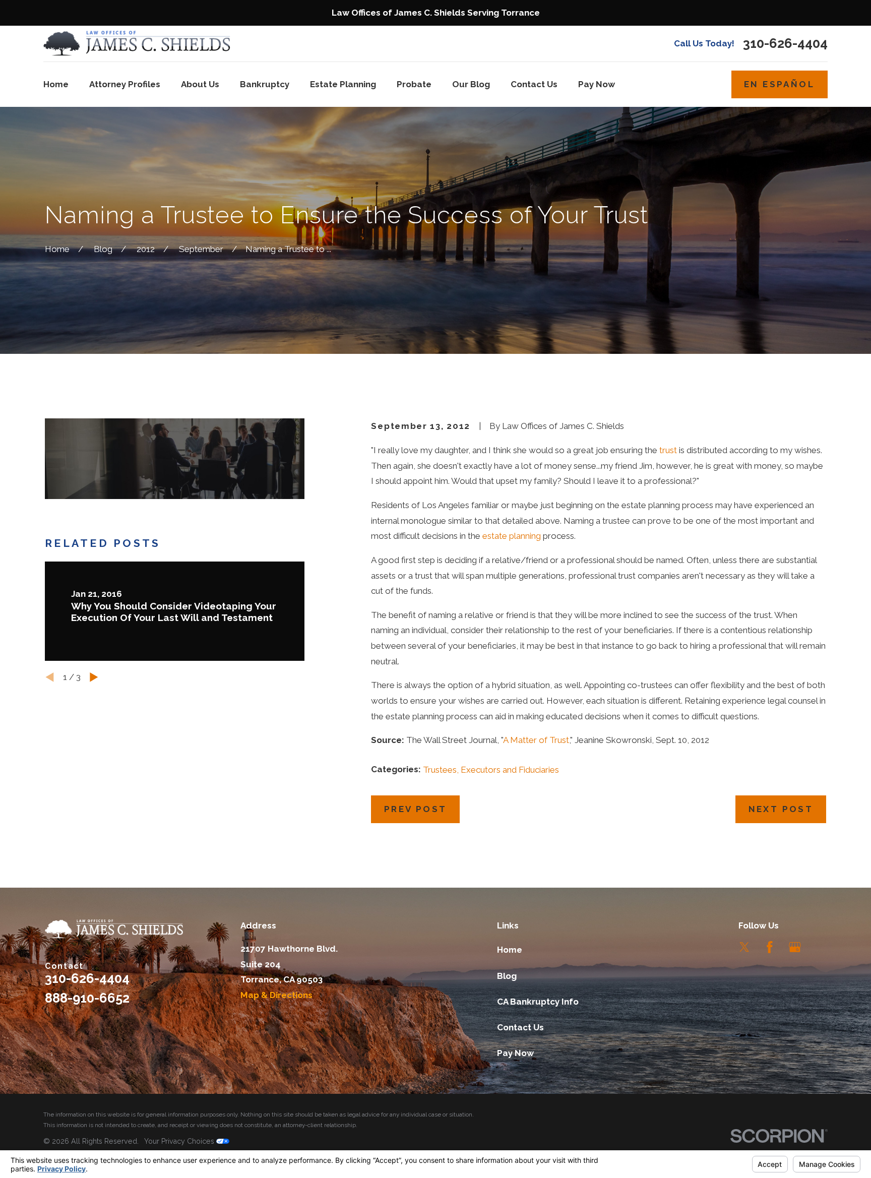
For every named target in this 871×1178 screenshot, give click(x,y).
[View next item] (94, 677)
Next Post (781, 809)
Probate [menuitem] (414, 84)
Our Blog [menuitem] (471, 84)
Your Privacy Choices (180, 1141)
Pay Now (515, 1053)
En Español (779, 84)
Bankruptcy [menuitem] (264, 84)
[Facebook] (770, 947)
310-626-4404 (785, 43)
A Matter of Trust (536, 740)
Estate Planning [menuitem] (343, 84)
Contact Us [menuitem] (534, 84)
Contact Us (520, 1027)
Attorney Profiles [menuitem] (124, 84)
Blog (507, 976)
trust (668, 450)
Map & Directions (276, 995)
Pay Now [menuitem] (596, 84)
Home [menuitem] (56, 84)
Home (509, 950)
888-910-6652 (87, 998)
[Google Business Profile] (795, 947)
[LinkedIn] (820, 947)
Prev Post (415, 809)
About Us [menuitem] (200, 84)
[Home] (136, 43)
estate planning (511, 536)
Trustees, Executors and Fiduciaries (491, 770)
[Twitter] (744, 947)
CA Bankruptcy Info (538, 1002)
